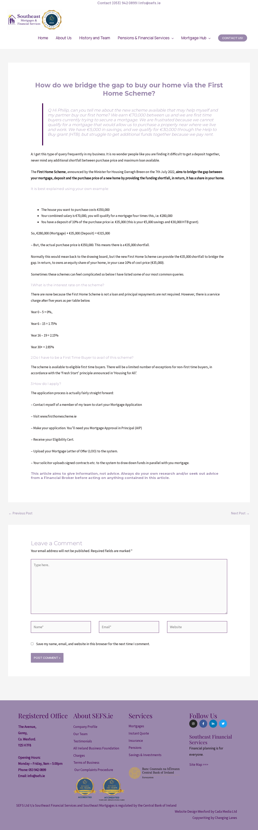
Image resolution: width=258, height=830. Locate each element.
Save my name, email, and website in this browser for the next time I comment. (93, 644)
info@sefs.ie (36, 776)
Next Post (240, 513)
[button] (145, 38)
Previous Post (20, 513)
